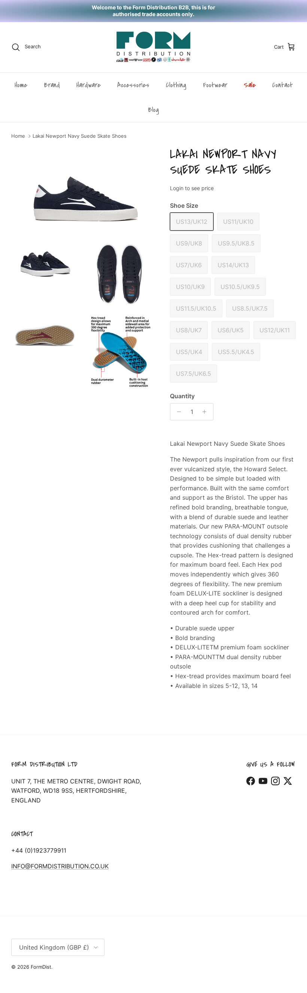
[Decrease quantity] (176, 411)
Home (21, 85)
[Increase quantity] (206, 411)
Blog (153, 109)
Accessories (133, 85)
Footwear (215, 85)
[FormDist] (153, 47)
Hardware (88, 85)
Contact (282, 85)
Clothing (176, 85)
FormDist (41, 967)
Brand (52, 85)
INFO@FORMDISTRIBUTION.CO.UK (60, 866)
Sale (250, 85)
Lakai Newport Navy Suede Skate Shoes (80, 136)
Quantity (182, 396)
